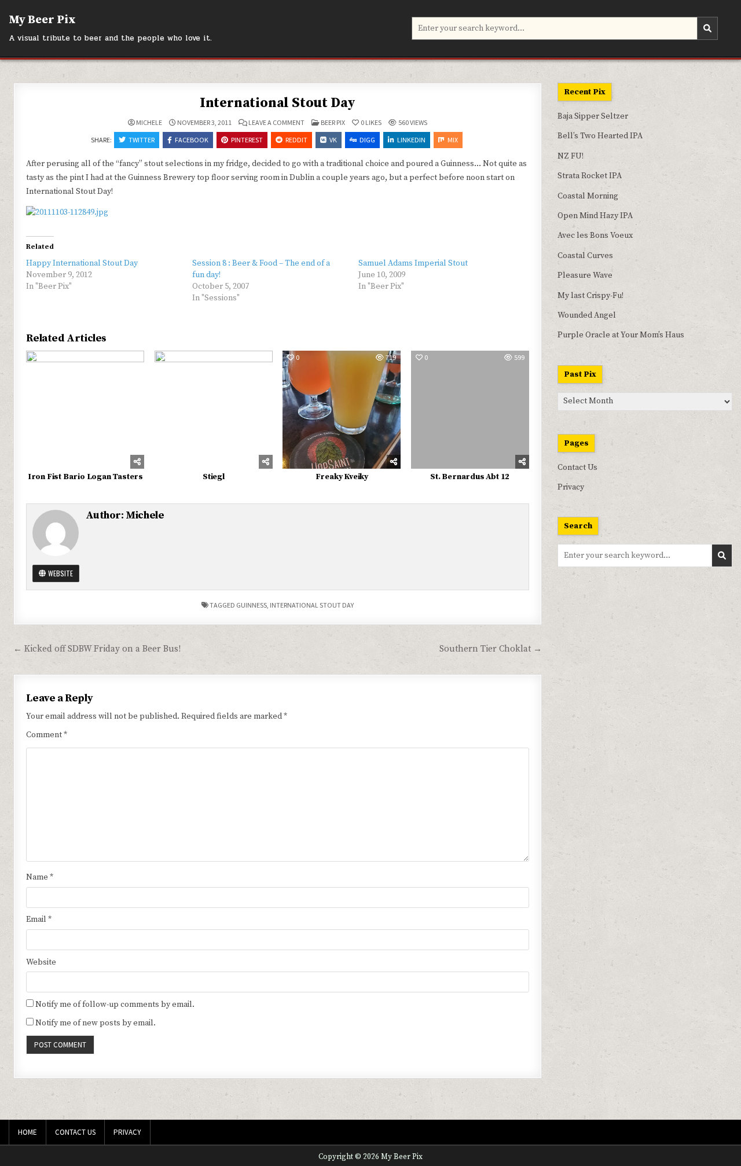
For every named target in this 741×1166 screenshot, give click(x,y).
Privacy (570, 487)
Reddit (296, 139)
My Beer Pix (42, 20)
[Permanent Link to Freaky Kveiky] (342, 410)
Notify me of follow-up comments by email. (115, 1004)
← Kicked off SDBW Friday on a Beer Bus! (97, 648)
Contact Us (577, 467)
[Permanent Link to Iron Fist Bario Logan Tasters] (85, 410)
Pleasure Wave (584, 275)
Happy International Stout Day (82, 263)
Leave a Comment (276, 122)
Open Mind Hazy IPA (595, 216)
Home (27, 1132)
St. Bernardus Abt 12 (469, 477)
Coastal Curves (585, 256)
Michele (149, 122)
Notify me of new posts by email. (95, 1023)
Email (39, 919)
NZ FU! (570, 156)
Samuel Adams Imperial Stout (413, 263)
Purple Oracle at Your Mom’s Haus (620, 335)
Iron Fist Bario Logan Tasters (85, 477)
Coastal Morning (587, 196)
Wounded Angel (586, 315)
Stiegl (214, 477)
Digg (367, 139)
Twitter (142, 139)
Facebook (191, 139)
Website (59, 573)
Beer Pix (333, 122)
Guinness (251, 605)
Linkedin (411, 139)
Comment (46, 735)
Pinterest (247, 139)
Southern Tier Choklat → (490, 648)
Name (39, 877)
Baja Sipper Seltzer (592, 116)
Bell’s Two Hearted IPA (600, 136)
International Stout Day (277, 103)
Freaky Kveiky (342, 477)
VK (333, 139)
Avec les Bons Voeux (595, 235)
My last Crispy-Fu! (590, 295)
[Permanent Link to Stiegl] (214, 410)
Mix (452, 139)
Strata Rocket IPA (589, 176)
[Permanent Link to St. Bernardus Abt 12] (470, 410)
